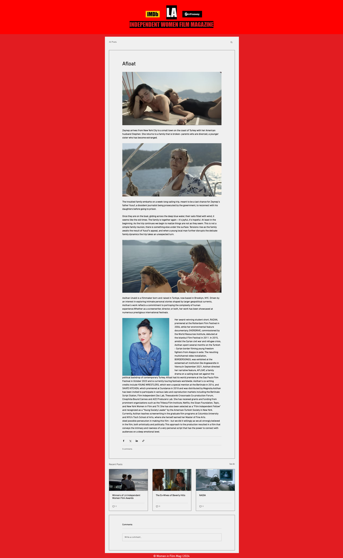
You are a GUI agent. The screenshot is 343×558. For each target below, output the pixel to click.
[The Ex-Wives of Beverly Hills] (172, 480)
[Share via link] (143, 441)
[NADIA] (215, 480)
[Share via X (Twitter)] (130, 441)
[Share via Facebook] (123, 441)
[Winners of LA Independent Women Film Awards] (128, 480)
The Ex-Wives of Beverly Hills (170, 495)
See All (232, 464)
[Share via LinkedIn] (136, 441)
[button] (231, 42)
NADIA (202, 495)
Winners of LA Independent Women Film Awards (126, 497)
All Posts (113, 42)
